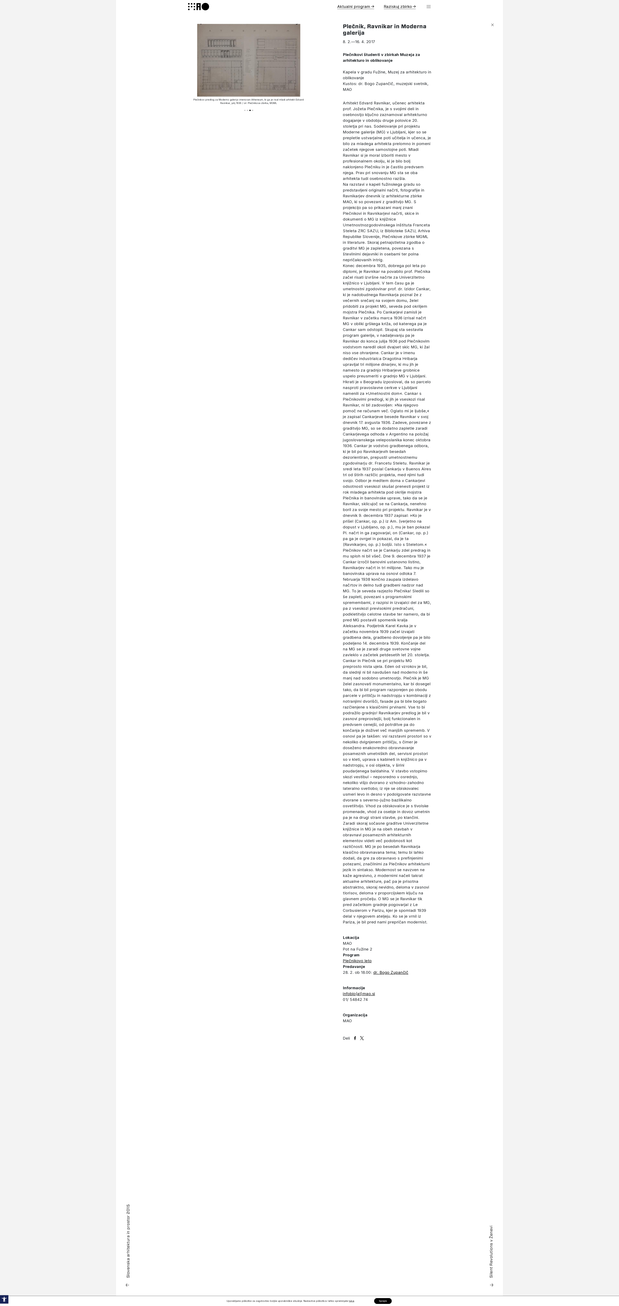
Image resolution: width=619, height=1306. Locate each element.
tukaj (351, 1301)
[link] (4, 1299)
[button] (245, 110)
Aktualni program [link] (353, 6)
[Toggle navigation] (428, 6)
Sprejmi (383, 1301)
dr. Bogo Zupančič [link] (390, 972)
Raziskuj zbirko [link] (398, 6)
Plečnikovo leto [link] (357, 960)
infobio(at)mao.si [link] (359, 993)
